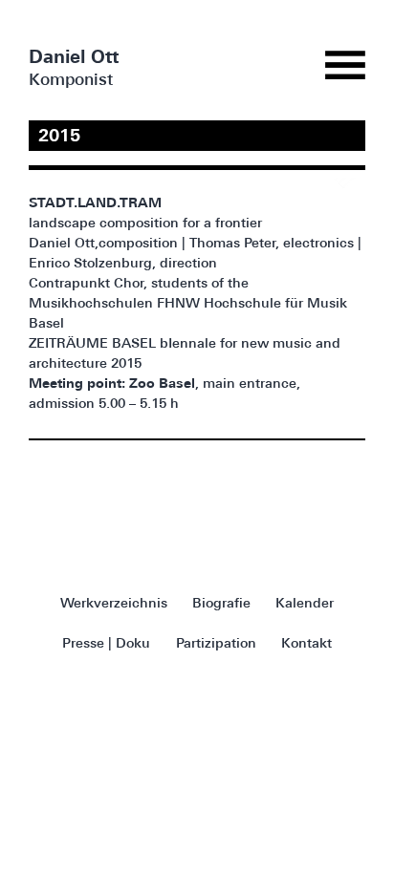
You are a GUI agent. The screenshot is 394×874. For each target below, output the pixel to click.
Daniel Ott (74, 59)
